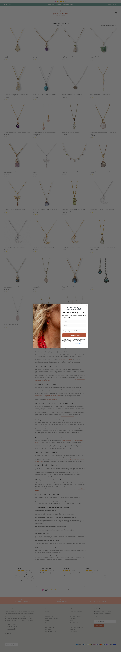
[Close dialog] (86, 306)
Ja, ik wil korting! (74, 335)
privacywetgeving (78, 343)
